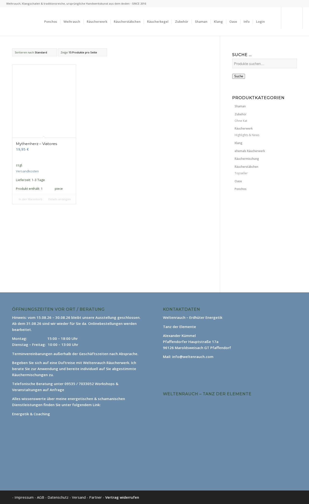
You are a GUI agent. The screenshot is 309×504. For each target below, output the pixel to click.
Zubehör (240, 114)
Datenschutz (59, 497)
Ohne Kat (241, 121)
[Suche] (272, 21)
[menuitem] (50, 21)
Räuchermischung (247, 159)
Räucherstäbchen (246, 167)
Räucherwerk (244, 128)
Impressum (24, 497)
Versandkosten (27, 171)
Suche (238, 76)
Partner (95, 497)
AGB (41, 497)
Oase (238, 181)
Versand (79, 497)
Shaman (240, 106)
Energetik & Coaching (31, 413)
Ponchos (240, 189)
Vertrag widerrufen (122, 497)
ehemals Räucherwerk (250, 151)
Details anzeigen (59, 199)
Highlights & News (247, 135)
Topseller (241, 173)
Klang (238, 143)
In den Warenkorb (30, 199)
